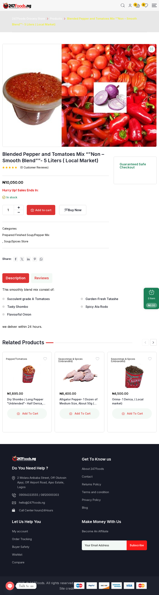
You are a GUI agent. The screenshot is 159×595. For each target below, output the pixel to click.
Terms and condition (95, 492)
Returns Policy (91, 484)
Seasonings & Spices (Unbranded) (70, 360)
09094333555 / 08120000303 (39, 495)
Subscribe (137, 545)
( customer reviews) (34, 167)
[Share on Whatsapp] (41, 259)
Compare (18, 562)
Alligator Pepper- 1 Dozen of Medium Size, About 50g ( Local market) (79, 401)
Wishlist (17, 554)
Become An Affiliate (95, 531)
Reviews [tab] (42, 278)
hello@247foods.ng (32, 502)
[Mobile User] (130, 5)
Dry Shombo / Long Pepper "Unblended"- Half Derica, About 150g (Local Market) (25, 401)
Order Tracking (22, 539)
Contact (87, 476)
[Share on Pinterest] (34, 259)
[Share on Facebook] (15, 259)
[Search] (123, 5)
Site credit (66, 588)
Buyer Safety (20, 547)
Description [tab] (16, 278)
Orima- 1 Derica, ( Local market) (127, 401)
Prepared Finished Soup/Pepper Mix (25, 235)
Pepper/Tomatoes (16, 359)
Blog (85, 507)
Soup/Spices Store (16, 241)
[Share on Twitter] (22, 259)
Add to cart (43, 210)
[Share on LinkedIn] (28, 259)
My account (20, 531)
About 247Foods (93, 469)
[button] (153, 342)
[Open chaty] (10, 586)
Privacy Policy (91, 500)
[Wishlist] (45, 359)
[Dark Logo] (16, 5)
